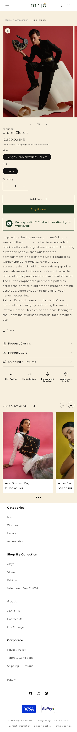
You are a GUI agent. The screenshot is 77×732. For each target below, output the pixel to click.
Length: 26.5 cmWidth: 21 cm (27, 157)
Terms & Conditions (20, 657)
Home (8, 20)
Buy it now (38, 209)
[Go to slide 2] (38, 497)
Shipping (21, 144)
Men (10, 517)
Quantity (8, 179)
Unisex (11, 533)
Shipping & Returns (20, 666)
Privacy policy (43, 720)
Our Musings (15, 627)
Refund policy (61, 720)
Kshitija (12, 580)
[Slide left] (31, 124)
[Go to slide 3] (40, 497)
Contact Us (14, 619)
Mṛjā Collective (24, 720)
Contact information (19, 726)
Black (10, 171)
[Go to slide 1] (36, 497)
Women (12, 525)
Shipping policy (42, 726)
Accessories (21, 20)
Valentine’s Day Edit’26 (22, 588)
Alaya (10, 564)
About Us (13, 611)
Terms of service (62, 726)
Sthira (11, 572)
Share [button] (11, 330)
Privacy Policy (16, 649)
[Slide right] (46, 124)
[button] (7, 5)
